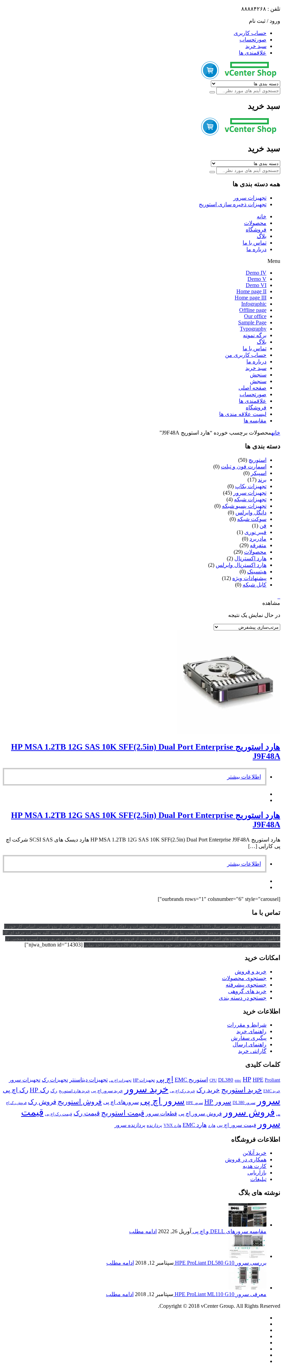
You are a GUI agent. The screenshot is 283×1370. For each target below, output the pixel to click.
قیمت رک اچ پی (58, 1114)
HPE (258, 1079)
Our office (255, 316)
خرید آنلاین (254, 1153)
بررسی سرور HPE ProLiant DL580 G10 (220, 1263)
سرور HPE (194, 1103)
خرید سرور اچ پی (107, 1090)
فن (263, 526)
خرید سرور (146, 1089)
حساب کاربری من (245, 355)
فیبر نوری (255, 532)
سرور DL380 (244, 1102)
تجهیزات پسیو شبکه (244, 506)
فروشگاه (256, 229)
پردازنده (154, 1125)
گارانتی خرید (252, 1051)
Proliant (272, 1080)
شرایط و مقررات (246, 1025)
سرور (268, 1100)
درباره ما (256, 249)
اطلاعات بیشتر (244, 777)
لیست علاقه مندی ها (242, 414)
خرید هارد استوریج (74, 1090)
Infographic (253, 304)
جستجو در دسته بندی (242, 998)
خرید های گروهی (247, 991)
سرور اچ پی (162, 1101)
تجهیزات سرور (249, 198)
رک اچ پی (15, 1090)
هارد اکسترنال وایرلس (241, 565)
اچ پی (164, 1079)
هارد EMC (195, 1125)
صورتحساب (253, 39)
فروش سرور (249, 1112)
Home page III (250, 298)
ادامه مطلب (143, 1231)
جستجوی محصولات (244, 978)
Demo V (256, 279)
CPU (213, 1080)
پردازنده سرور (130, 1125)
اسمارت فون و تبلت (243, 466)
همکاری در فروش (245, 1159)
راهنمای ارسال (249, 1044)
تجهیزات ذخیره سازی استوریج (232, 204)
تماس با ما (254, 243)
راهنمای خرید (251, 1031)
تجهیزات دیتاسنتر (88, 1080)
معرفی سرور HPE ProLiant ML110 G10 (219, 1294)
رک (53, 1090)
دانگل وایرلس (250, 512)
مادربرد (258, 539)
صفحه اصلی (252, 388)
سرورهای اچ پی (121, 1102)
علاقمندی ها (252, 53)
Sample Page (252, 322)
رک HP (39, 1090)
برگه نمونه (254, 335)
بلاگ (261, 236)
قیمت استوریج (122, 1113)
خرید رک (208, 1090)
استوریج (257, 460)
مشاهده (271, 603)
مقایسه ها (255, 421)
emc (238, 1080)
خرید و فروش (250, 971)
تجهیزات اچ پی (120, 1080)
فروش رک (42, 1101)
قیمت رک (87, 1113)
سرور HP (217, 1101)
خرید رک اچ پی (182, 1090)
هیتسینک (256, 571)
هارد (211, 1125)
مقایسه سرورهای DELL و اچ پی (228, 1231)
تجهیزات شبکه (250, 499)
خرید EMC (271, 1091)
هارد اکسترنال (250, 558)
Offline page (252, 310)
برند (262, 480)
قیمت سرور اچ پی (236, 1125)
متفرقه (258, 545)
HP (247, 1079)
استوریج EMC (191, 1079)
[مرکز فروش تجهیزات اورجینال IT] (240, 77)
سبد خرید (255, 46)
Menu (273, 261)
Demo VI (256, 285)
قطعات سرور (161, 1113)
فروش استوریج (80, 1101)
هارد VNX (172, 1125)
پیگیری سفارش (248, 1038)
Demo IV (256, 273)
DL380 (225, 1080)
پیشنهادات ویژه (249, 578)
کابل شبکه (254, 585)
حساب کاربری (250, 33)
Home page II (251, 291)
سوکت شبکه (251, 519)
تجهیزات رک (55, 1080)
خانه (261, 216)
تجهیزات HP (144, 1080)
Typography (253, 329)
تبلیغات (258, 1179)
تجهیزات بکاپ (250, 486)
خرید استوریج (241, 1090)
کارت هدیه (254, 1166)
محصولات (255, 223)
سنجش (258, 375)
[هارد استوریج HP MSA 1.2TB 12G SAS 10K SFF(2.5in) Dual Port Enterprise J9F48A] (228, 732)
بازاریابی (256, 1173)
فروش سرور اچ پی (200, 1113)
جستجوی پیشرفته (246, 985)
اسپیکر (258, 473)
